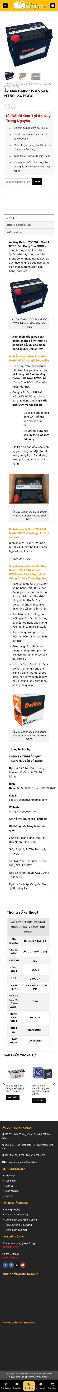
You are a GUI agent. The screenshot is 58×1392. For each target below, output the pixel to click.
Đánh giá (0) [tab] (14, 231)
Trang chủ (10, 83)
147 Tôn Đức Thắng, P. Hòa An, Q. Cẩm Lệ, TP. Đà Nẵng (28, 772)
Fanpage (41, 818)
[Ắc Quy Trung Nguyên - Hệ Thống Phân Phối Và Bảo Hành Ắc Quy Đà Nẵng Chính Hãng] (29, 5)
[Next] (49, 44)
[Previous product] (13, 106)
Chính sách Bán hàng (16, 1214)
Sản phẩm (10, 1180)
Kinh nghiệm (12, 1190)
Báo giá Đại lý (12, 1209)
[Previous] (9, 44)
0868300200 (49, 788)
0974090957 (25, 788)
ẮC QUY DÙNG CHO (30, 83)
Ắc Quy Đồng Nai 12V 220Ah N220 (15, 1090)
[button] (5, 5)
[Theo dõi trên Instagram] (11, 1265)
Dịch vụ (9, 1185)
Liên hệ (9, 1196)
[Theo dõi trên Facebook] (5, 1265)
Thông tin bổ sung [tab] (19, 225)
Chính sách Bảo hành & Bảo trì (21, 1219)
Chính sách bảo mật (16, 1229)
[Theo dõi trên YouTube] (22, 1265)
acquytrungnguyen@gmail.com (28, 799)
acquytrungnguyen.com (23, 811)
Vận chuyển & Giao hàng (18, 1224)
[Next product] (7, 106)
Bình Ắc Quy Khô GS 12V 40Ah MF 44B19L (41, 1091)
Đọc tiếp (12, 1098)
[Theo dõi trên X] (17, 1265)
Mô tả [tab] (10, 218)
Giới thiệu (10, 1175)
